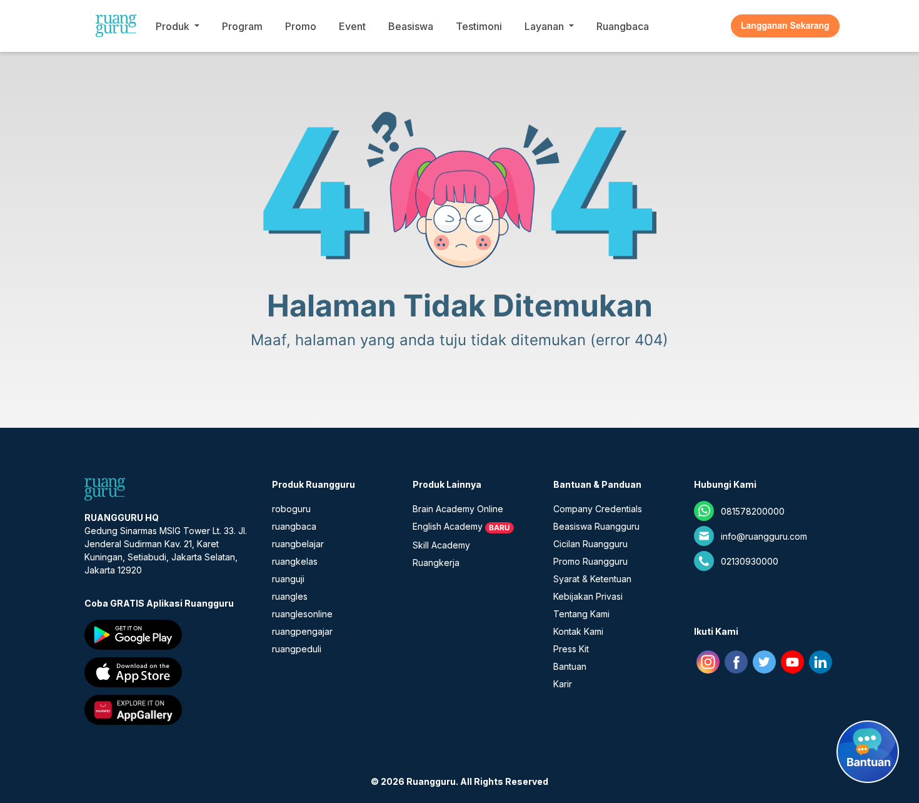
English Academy (448, 526)
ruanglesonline (302, 614)
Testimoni (479, 26)
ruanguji (288, 578)
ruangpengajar (302, 631)
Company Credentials (597, 508)
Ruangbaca (622, 26)
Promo (300, 26)
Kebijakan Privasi (588, 596)
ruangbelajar (298, 543)
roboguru (291, 508)
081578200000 (753, 511)
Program (242, 26)
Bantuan (569, 666)
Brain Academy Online (458, 508)
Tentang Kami (581, 614)
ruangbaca (294, 526)
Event (352, 26)
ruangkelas (295, 561)
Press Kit (571, 649)
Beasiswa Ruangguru (596, 526)
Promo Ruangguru (590, 561)
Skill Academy (441, 545)
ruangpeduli (296, 649)
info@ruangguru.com (764, 536)
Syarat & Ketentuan (592, 578)
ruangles (290, 596)
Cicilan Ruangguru (590, 543)
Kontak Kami (578, 631)
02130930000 (749, 561)
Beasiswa (410, 26)
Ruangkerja (436, 562)
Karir (562, 684)
